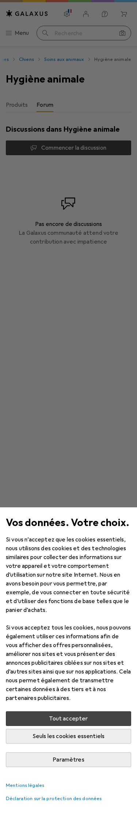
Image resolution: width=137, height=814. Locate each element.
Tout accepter (68, 718)
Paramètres (68, 759)
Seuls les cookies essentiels (68, 736)
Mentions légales (25, 785)
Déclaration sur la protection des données (54, 799)
